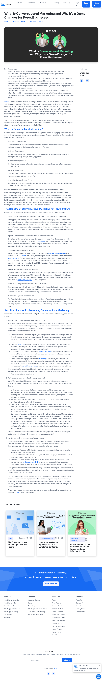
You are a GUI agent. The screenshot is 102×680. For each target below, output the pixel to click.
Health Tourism (57, 629)
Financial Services (58, 606)
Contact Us (79, 603)
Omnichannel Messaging (12, 606)
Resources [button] (44, 3)
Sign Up (67, 660)
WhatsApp (43, 538)
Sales (30, 603)
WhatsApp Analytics (25, 280)
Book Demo (96, 4)
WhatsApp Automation (35, 614)
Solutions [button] (31, 3)
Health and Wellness (59, 620)
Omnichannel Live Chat (11, 600)
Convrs (23, 256)
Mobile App (8, 617)
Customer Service (34, 600)
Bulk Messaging (13, 258)
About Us (79, 600)
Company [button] (67, 3)
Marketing (16, 21)
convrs (55, 668)
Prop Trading (56, 603)
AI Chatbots (40, 241)
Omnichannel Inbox (10, 603)
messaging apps (45, 351)
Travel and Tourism (58, 614)
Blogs (6, 21)
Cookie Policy (80, 612)
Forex (23, 21)
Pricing (56, 3)
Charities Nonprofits (58, 617)
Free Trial (86, 4)
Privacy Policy (80, 609)
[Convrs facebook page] (48, 673)
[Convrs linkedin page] (53, 673)
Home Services (57, 632)
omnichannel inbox (30, 366)
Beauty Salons (57, 623)
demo (19, 492)
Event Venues (56, 635)
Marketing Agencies (58, 626)
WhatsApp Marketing (11, 612)
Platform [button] (19, 3)
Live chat (21, 344)
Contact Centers (57, 609)
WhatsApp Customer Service (37, 609)
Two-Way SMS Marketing (36, 612)
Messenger (43, 359)
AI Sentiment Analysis (30, 462)
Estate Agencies (57, 612)
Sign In (77, 4)
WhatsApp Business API (57, 253)
